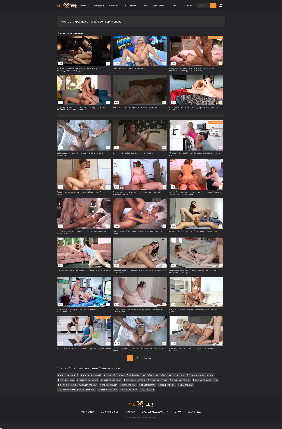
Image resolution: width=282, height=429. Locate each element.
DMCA (178, 412)
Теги (145, 6)
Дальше (147, 358)
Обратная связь (110, 412)
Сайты (174, 6)
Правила (130, 412)
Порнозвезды (159, 6)
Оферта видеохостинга (155, 412)
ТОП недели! (131, 6)
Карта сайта (87, 412)
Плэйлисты (188, 6)
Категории (114, 6)
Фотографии (98, 6)
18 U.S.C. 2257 (194, 412)
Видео (83, 6)
